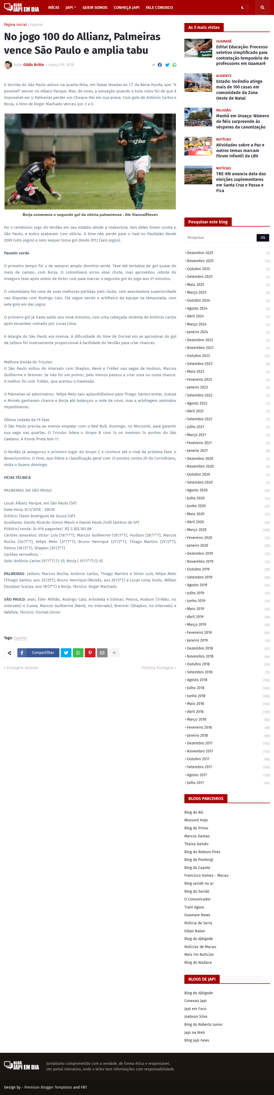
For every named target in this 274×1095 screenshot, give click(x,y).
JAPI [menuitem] (69, 7)
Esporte (36, 25)
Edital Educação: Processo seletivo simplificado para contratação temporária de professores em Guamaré (242, 55)
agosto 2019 (228, 585)
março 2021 (228, 435)
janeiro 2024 (228, 332)
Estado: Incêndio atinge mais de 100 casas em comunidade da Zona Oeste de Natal (239, 89)
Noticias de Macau (200, 947)
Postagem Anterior (22, 668)
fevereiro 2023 (228, 379)
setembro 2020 (228, 482)
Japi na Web (194, 1032)
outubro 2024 (228, 300)
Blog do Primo (196, 828)
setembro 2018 (228, 672)
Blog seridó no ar (199, 883)
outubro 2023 (228, 356)
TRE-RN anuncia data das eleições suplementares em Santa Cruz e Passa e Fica (241, 182)
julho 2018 (228, 688)
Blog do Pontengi (198, 859)
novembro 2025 (228, 261)
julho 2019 (228, 593)
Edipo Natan (194, 931)
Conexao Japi (195, 1001)
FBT (84, 1087)
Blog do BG (193, 812)
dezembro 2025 (228, 253)
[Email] (102, 652)
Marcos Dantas (197, 836)
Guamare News (197, 915)
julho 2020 (228, 498)
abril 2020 (228, 522)
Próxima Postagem (158, 668)
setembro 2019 (228, 577)
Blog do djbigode (198, 939)
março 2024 (228, 324)
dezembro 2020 (228, 458)
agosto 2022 (228, 403)
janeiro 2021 (228, 450)
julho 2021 (228, 427)
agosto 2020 (228, 490)
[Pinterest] (90, 652)
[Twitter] (167, 65)
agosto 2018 (228, 680)
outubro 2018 (228, 664)
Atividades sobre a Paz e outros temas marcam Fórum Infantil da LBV (240, 150)
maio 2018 (228, 703)
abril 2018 (228, 711)
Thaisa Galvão (196, 844)
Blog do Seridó (196, 891)
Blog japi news (196, 1040)
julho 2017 (228, 783)
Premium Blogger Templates (48, 1087)
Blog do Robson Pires (202, 852)
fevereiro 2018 (228, 727)
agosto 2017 (228, 775)
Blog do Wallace (198, 962)
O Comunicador (197, 899)
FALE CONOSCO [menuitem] (159, 7)
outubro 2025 (228, 269)
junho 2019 (228, 601)
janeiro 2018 (228, 735)
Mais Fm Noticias (199, 954)
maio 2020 (228, 514)
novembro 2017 (228, 751)
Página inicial (15, 25)
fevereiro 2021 (228, 443)
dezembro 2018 (228, 648)
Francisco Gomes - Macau (206, 875)
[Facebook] (160, 65)
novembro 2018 (228, 656)
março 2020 (228, 529)
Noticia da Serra (198, 923)
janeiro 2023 (228, 387)
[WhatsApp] (174, 65)
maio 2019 (228, 609)
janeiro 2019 (228, 640)
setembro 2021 (228, 419)
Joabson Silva (195, 1016)
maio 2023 (228, 371)
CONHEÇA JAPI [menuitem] (126, 7)
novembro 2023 (228, 347)
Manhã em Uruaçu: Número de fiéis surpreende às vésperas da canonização (242, 121)
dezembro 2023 (228, 340)
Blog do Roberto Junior (203, 1024)
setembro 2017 (228, 767)
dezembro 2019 (228, 553)
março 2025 (228, 292)
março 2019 (228, 624)
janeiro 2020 (228, 545)
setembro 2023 (228, 364)
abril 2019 (228, 617)
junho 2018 (228, 696)
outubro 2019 (228, 569)
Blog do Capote (197, 867)
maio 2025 (228, 284)
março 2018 (228, 719)
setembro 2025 (228, 276)
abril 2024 (228, 316)
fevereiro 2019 (228, 632)
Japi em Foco (195, 1009)
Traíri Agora (194, 907)
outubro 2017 (228, 759)
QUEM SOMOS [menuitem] (95, 7)
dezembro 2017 (228, 743)
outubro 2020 (228, 474)
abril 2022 (228, 411)
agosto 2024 (228, 308)
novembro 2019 (228, 561)
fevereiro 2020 (228, 537)
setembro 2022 (228, 395)
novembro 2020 (228, 466)
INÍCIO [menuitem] (53, 7)
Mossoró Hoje (196, 820)
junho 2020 (228, 506)
